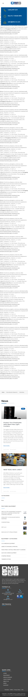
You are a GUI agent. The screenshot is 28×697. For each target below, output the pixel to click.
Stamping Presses (6, 556)
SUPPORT (5, 685)
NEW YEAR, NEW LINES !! (12, 469)
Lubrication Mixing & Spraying (9, 546)
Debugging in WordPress (11, 28)
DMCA (11, 689)
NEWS (5, 683)
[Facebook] (18, 596)
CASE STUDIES (7, 679)
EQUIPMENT (6, 675)
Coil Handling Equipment (8, 543)
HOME (5, 673)
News (2, 500)
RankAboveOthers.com (20, 695)
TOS (22, 689)
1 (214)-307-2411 (20, 594)
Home (3, 392)
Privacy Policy (17, 689)
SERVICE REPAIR (7, 677)
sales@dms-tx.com (8, 599)
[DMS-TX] (16, 4)
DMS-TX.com (13, 693)
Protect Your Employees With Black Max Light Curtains (12, 424)
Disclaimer (7, 689)
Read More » (6, 445)
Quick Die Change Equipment (9, 552)
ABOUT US (6, 681)
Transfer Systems (6, 559)
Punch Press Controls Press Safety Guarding (13, 549)
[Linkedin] (21, 596)
